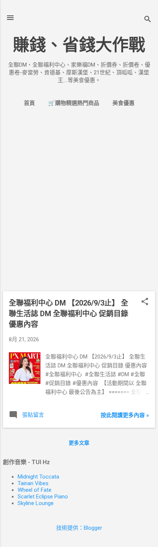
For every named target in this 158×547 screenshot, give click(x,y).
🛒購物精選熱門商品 (73, 103)
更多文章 (79, 443)
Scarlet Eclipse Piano (43, 496)
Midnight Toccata (38, 476)
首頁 (29, 103)
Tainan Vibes (33, 483)
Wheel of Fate (34, 490)
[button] (144, 302)
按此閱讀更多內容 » (125, 415)
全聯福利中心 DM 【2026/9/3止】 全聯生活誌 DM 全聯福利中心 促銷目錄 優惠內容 (68, 314)
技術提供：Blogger (79, 528)
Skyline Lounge (36, 503)
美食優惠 (123, 103)
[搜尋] (147, 20)
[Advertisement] (79, 206)
